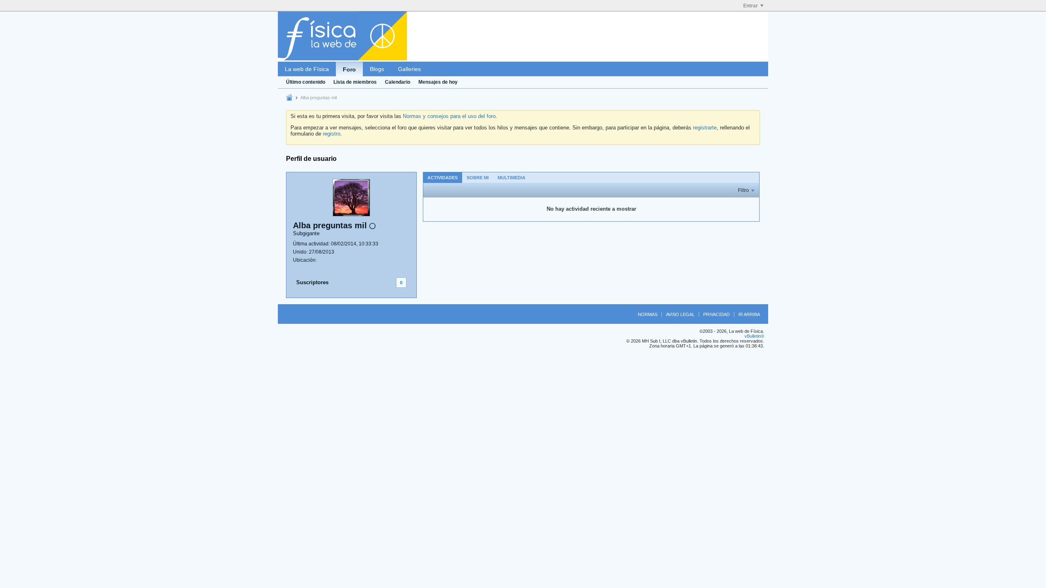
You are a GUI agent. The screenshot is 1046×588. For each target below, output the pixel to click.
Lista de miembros (355, 82)
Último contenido (305, 82)
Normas (647, 314)
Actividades (442, 177)
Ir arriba (749, 314)
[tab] (442, 177)
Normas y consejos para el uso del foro (449, 116)
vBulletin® (754, 336)
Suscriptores (312, 282)
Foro (349, 69)
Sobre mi (478, 177)
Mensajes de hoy (438, 82)
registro (331, 134)
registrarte (705, 128)
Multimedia (511, 177)
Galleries (409, 69)
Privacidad (716, 314)
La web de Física (307, 69)
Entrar (750, 6)
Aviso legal (680, 314)
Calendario (397, 82)
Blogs (377, 69)
